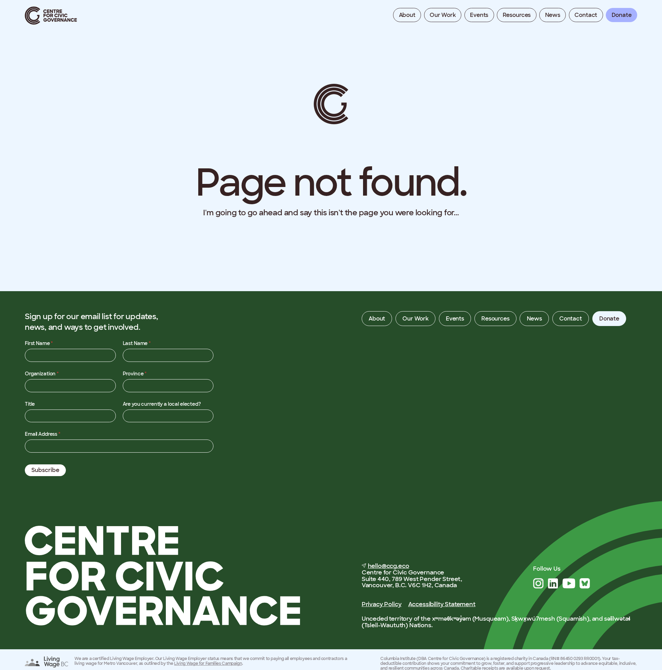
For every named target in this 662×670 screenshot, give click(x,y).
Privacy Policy (382, 604)
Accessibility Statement (441, 604)
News (552, 15)
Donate (622, 15)
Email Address (42, 434)
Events (479, 15)
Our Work (443, 15)
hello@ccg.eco (388, 566)
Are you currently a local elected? (162, 404)
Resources (517, 15)
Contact (585, 15)
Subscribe (45, 470)
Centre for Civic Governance (51, 16)
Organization (42, 373)
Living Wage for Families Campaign (208, 663)
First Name (39, 343)
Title (30, 404)
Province (135, 373)
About (407, 15)
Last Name (137, 343)
